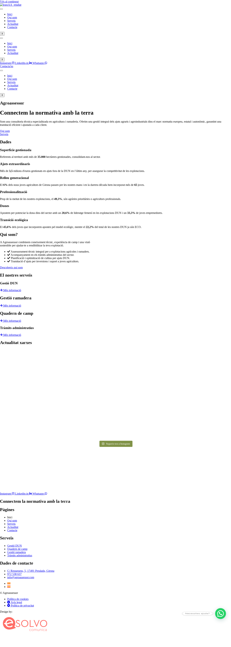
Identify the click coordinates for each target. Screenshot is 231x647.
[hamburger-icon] (1, 9)
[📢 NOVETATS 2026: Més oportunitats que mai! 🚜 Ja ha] (115, 416)
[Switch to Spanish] (8, 586)
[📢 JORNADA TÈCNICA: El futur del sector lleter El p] (193, 372)
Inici (9, 14)
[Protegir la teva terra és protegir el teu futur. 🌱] (193, 416)
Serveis (11, 20)
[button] (220, 613)
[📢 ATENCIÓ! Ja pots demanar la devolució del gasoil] (115, 372)
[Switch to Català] (8, 583)
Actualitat (12, 23)
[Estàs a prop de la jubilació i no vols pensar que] (38, 369)
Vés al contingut (9, 1)
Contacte (12, 27)
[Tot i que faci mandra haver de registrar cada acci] (38, 416)
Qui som (12, 17)
